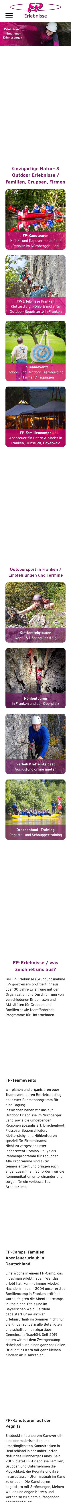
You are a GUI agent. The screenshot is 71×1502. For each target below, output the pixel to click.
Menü (9, 15)
